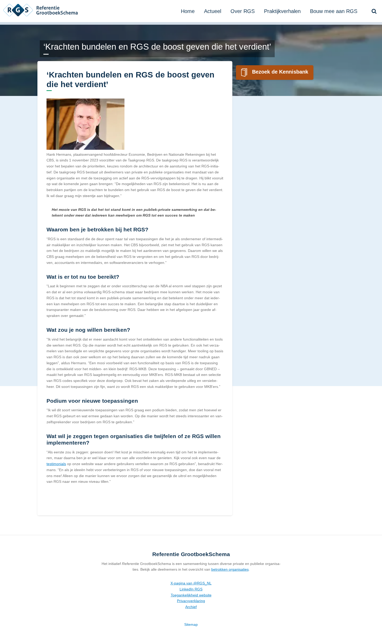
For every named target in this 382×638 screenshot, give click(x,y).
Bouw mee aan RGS (333, 11)
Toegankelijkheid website (191, 595)
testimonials (56, 464)
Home (188, 11)
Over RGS (242, 11)
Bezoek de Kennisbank (280, 72)
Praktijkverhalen (282, 11)
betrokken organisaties (230, 569)
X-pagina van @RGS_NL (191, 583)
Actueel (212, 11)
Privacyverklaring (191, 601)
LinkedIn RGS (191, 589)
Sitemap (191, 624)
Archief (191, 607)
